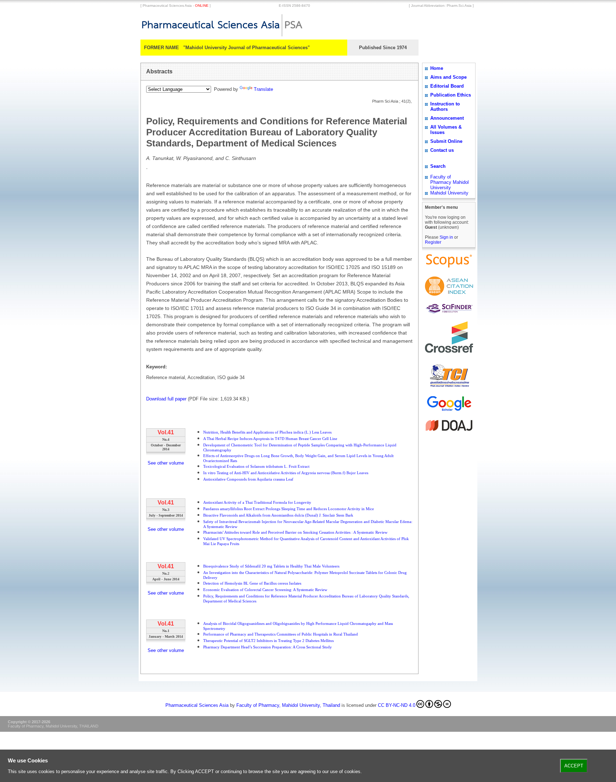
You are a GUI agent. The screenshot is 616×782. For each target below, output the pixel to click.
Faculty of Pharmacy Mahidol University (449, 182)
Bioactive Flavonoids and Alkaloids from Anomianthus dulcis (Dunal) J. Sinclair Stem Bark (278, 515)
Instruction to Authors (445, 106)
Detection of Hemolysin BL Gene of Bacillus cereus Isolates (252, 583)
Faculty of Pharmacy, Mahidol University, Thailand (288, 705)
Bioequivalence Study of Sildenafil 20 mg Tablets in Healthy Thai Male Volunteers (271, 566)
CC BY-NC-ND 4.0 (396, 705)
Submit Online (446, 141)
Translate (263, 89)
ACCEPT (573, 765)
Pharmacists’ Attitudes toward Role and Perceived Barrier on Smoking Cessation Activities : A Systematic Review (295, 532)
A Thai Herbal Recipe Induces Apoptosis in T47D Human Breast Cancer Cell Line (270, 438)
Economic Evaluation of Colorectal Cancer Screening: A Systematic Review (265, 589)
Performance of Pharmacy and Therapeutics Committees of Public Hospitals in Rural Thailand (280, 634)
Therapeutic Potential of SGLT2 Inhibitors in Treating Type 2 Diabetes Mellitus (268, 640)
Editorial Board (447, 86)
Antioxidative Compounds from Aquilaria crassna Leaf (248, 479)
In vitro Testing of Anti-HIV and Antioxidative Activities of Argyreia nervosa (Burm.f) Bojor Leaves (285, 473)
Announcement (447, 118)
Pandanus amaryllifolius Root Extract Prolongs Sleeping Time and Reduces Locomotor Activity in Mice (288, 509)
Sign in (447, 237)
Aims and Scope (448, 77)
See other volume (166, 463)
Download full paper (166, 399)
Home (436, 68)
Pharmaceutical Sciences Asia (197, 705)
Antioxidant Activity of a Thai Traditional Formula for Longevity (257, 502)
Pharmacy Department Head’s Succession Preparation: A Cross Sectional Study (267, 647)
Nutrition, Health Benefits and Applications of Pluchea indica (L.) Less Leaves (267, 432)
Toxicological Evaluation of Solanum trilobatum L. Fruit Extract (256, 466)
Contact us (442, 150)
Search (438, 166)
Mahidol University (449, 193)
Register (433, 242)
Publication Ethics (450, 95)
